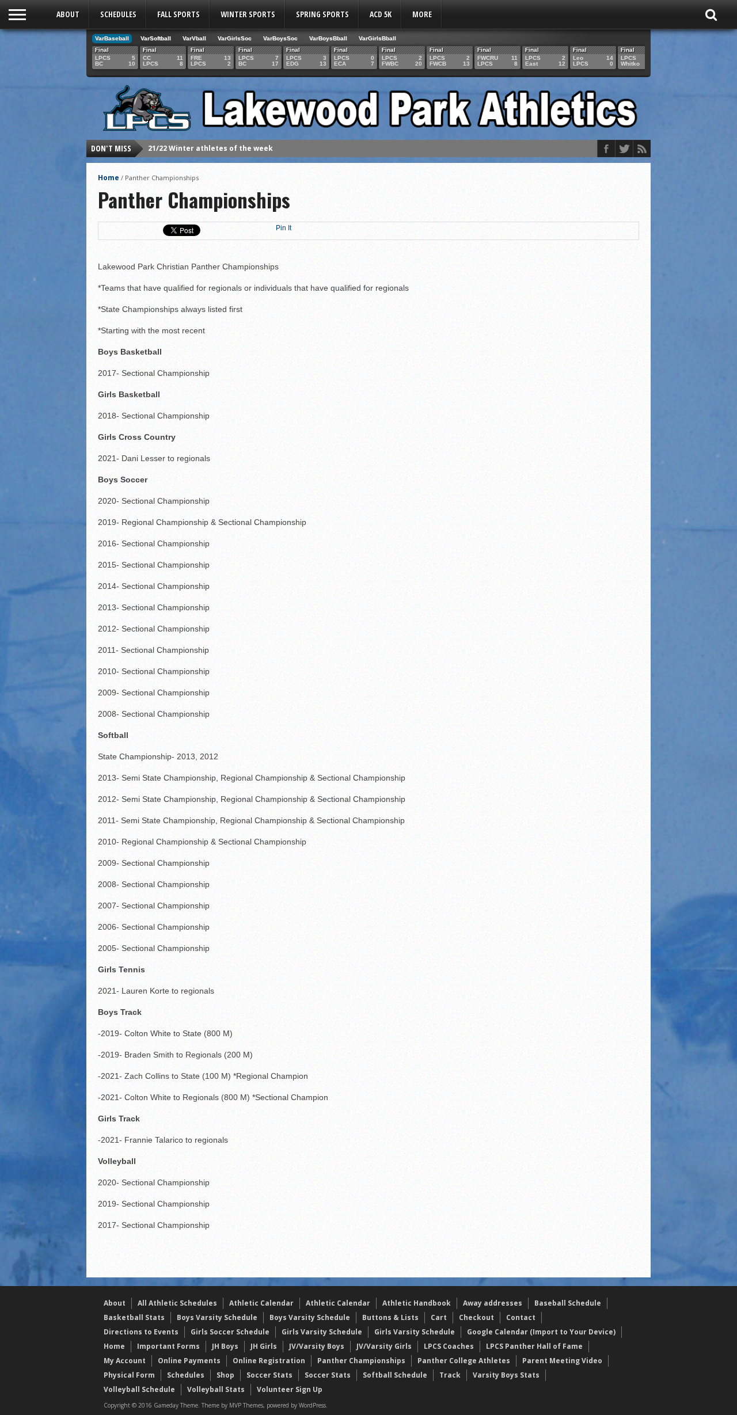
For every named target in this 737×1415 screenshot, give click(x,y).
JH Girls (263, 1346)
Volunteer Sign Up (289, 1389)
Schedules (118, 14)
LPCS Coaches (449, 1346)
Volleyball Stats (216, 1389)
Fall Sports (178, 14)
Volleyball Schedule (139, 1389)
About (67, 14)
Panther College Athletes (463, 1360)
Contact (520, 1317)
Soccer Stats (269, 1375)
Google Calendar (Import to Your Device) (541, 1332)
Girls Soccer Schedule (230, 1332)
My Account (125, 1360)
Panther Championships (361, 1360)
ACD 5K (381, 14)
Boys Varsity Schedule (217, 1317)
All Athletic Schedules (177, 1303)
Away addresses (492, 1303)
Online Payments (189, 1360)
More (422, 14)
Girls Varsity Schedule (322, 1332)
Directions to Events (141, 1332)
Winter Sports (248, 14)
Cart (439, 1317)
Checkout (476, 1317)
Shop (225, 1375)
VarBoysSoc (280, 38)
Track (450, 1375)
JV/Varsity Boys (316, 1346)
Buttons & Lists (390, 1317)
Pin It (283, 228)
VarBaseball (112, 38)
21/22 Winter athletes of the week (210, 148)
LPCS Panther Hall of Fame (534, 1346)
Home (108, 177)
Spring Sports (322, 14)
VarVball (194, 38)
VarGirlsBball (377, 38)
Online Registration (269, 1360)
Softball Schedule (395, 1375)
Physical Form (129, 1375)
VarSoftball (155, 38)
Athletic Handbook (416, 1303)
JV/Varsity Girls (384, 1346)
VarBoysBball (328, 38)
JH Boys (225, 1346)
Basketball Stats (134, 1317)
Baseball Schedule (567, 1303)
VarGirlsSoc (235, 38)
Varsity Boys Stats (506, 1375)
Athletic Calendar (261, 1303)
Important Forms (168, 1346)
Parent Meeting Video (562, 1360)
